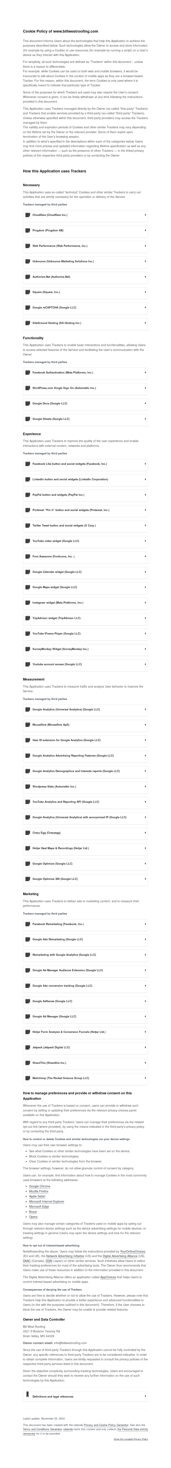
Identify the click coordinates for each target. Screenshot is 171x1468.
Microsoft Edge (39, 1206)
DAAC (27, 1261)
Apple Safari (37, 1196)
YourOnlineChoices (132, 1251)
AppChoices (108, 1277)
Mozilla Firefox (38, 1191)
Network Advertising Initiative (65, 1256)
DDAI (49, 1261)
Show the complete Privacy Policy (131, 1439)
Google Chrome (39, 1186)
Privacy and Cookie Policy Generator (106, 1425)
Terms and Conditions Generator (42, 1429)
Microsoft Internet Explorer (46, 1201)
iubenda (68, 1429)
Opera (33, 1216)
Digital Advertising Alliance (120, 1256)
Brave (33, 1211)
